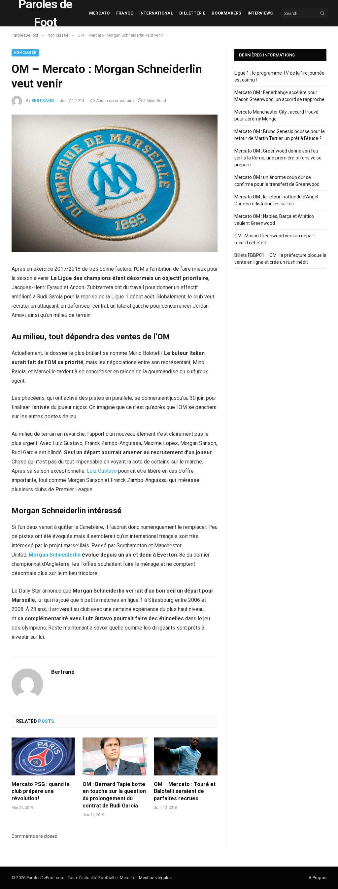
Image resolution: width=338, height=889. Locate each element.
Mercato (99, 13)
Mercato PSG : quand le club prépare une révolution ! (41, 791)
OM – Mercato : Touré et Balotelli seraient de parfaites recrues (185, 791)
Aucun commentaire (115, 100)
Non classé (25, 52)
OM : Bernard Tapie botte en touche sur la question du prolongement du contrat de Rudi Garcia (114, 795)
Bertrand (42, 100)
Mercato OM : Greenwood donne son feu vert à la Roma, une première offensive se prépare (277, 157)
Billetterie (192, 13)
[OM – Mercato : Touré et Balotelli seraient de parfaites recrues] (186, 756)
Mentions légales (155, 877)
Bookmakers (226, 13)
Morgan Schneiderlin (55, 555)
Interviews (260, 13)
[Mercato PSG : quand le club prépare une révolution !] (43, 756)
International (156, 13)
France (124, 13)
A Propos (317, 877)
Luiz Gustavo (102, 471)
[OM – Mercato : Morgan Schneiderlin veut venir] (115, 250)
